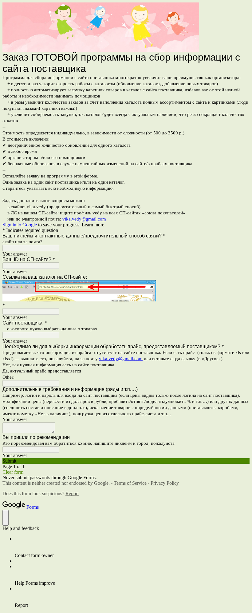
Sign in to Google (19, 224)
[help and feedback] (5, 518)
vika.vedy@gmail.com (84, 219)
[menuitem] (132, 547)
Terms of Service (130, 483)
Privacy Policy (165, 483)
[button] (126, 461)
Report (72, 493)
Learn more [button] (93, 224)
